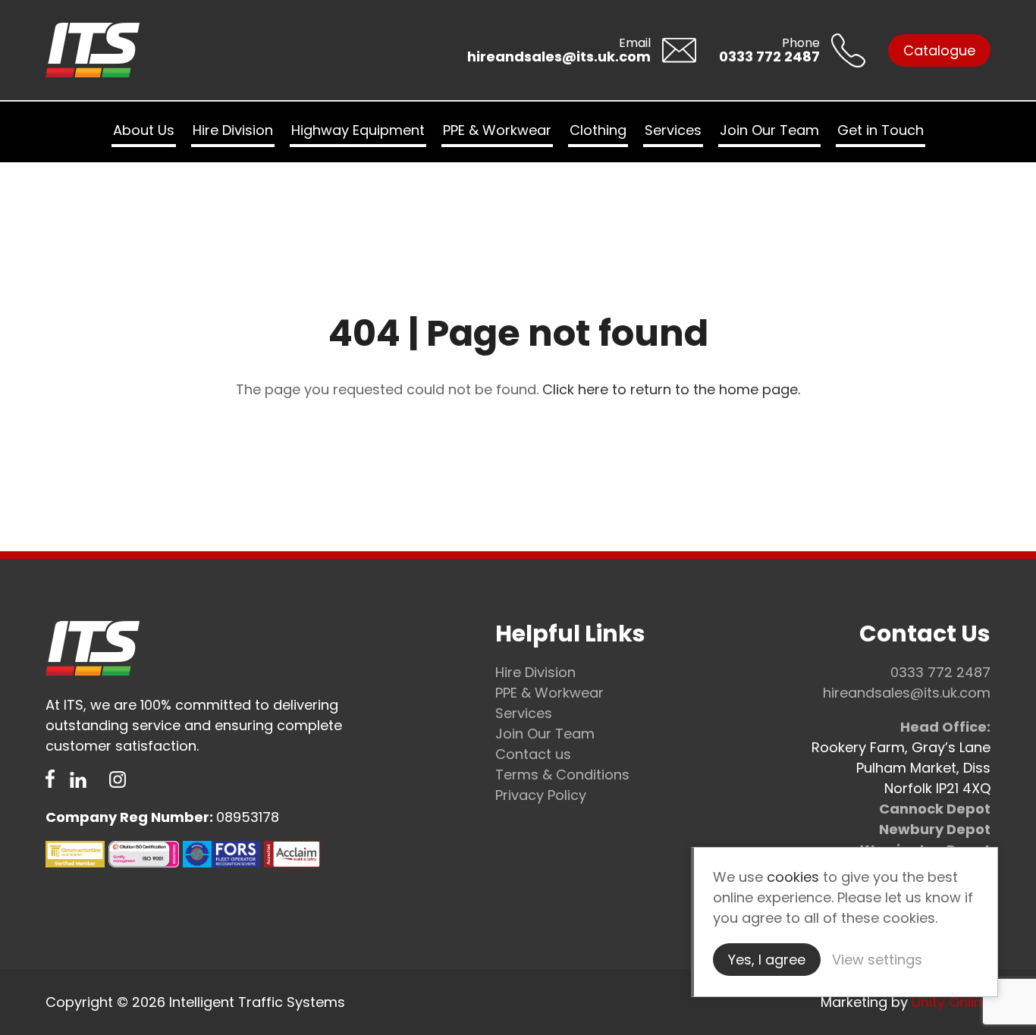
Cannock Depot (934, 808)
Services (673, 130)
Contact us (533, 754)
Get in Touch (880, 130)
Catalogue (939, 50)
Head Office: (945, 726)
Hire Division (233, 130)
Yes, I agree (766, 959)
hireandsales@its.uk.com (906, 692)
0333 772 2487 (940, 672)
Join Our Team (769, 130)
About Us (143, 130)
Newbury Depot (934, 829)
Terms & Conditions (562, 774)
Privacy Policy (540, 795)
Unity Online (951, 1002)
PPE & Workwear (497, 130)
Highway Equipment (358, 130)
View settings (877, 959)
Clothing (598, 130)
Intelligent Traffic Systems (133, 50)
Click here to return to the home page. (671, 389)
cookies (793, 876)
